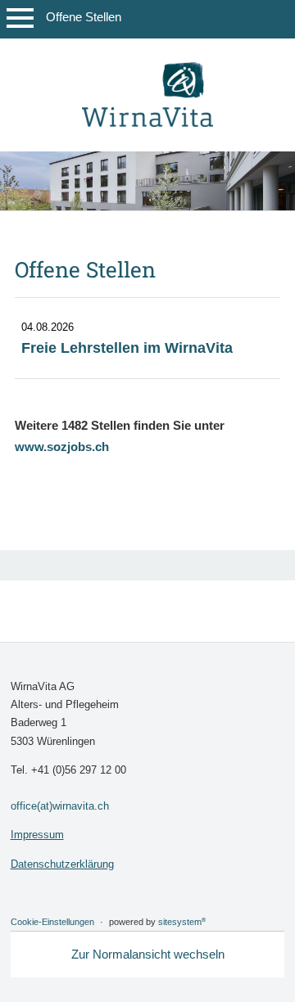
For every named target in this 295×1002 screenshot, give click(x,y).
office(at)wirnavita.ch (60, 806)
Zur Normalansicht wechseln (148, 954)
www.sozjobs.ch (62, 447)
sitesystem (182, 922)
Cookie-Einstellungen (52, 922)
